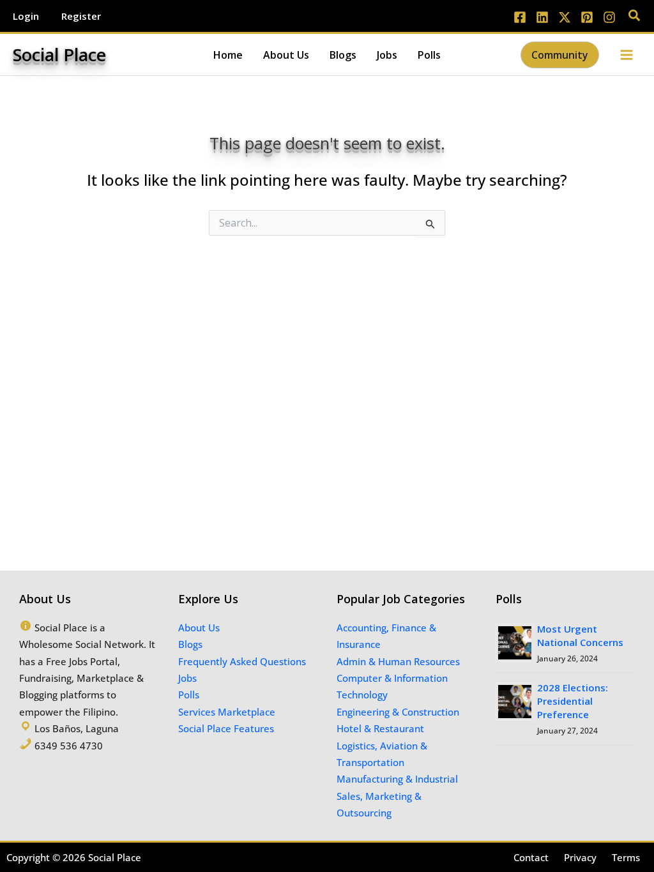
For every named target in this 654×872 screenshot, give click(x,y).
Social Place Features (226, 728)
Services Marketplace (226, 711)
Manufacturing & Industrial (397, 778)
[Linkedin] (542, 17)
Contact (531, 857)
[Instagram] (609, 17)
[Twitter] (564, 17)
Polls (188, 694)
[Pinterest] (587, 17)
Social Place (59, 54)
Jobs (187, 678)
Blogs (190, 644)
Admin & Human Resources (398, 661)
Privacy (580, 857)
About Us (199, 627)
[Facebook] (519, 17)
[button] (634, 16)
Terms (626, 857)
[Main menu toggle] (626, 54)
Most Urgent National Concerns (580, 635)
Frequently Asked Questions (242, 661)
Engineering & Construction (398, 711)
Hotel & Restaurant (380, 728)
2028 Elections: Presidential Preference (572, 701)
